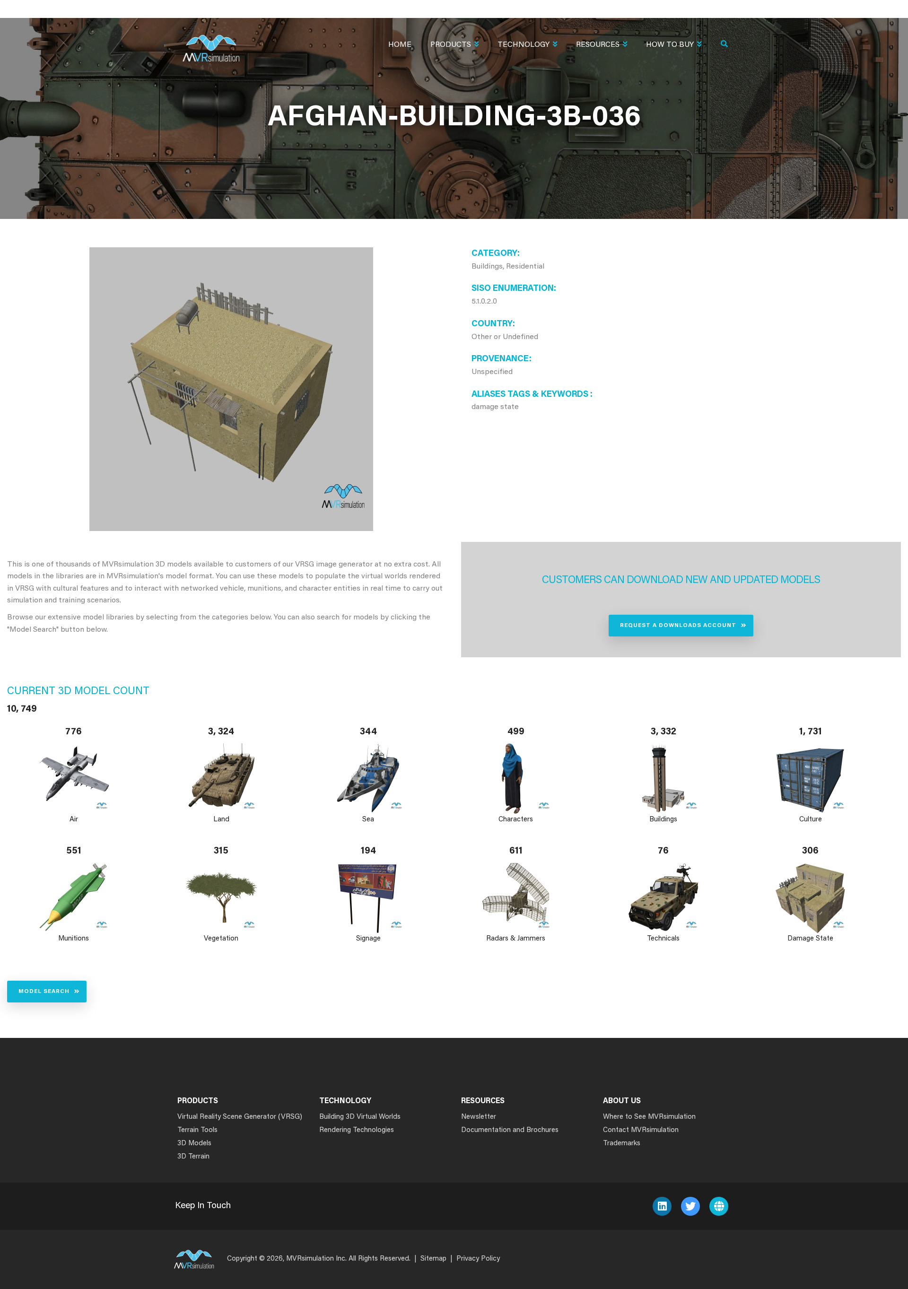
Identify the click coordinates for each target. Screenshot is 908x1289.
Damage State (811, 938)
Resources (598, 45)
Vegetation (221, 938)
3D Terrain (193, 1156)
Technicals (663, 938)
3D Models (194, 1143)
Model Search (44, 991)
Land (221, 819)
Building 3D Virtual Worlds (360, 1117)
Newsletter (478, 1117)
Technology (524, 45)
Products (450, 45)
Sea (369, 819)
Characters (515, 819)
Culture (810, 819)
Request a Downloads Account (678, 625)
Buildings (663, 819)
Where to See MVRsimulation (649, 1117)
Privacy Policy (478, 1259)
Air (74, 819)
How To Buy (670, 45)
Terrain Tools (197, 1130)
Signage (368, 938)
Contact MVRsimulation (641, 1130)
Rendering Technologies (356, 1130)
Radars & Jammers (515, 938)
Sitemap (433, 1259)
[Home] (210, 42)
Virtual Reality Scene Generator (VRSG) (239, 1117)
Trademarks (621, 1143)
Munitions (73, 938)
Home (399, 45)
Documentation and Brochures (510, 1130)
